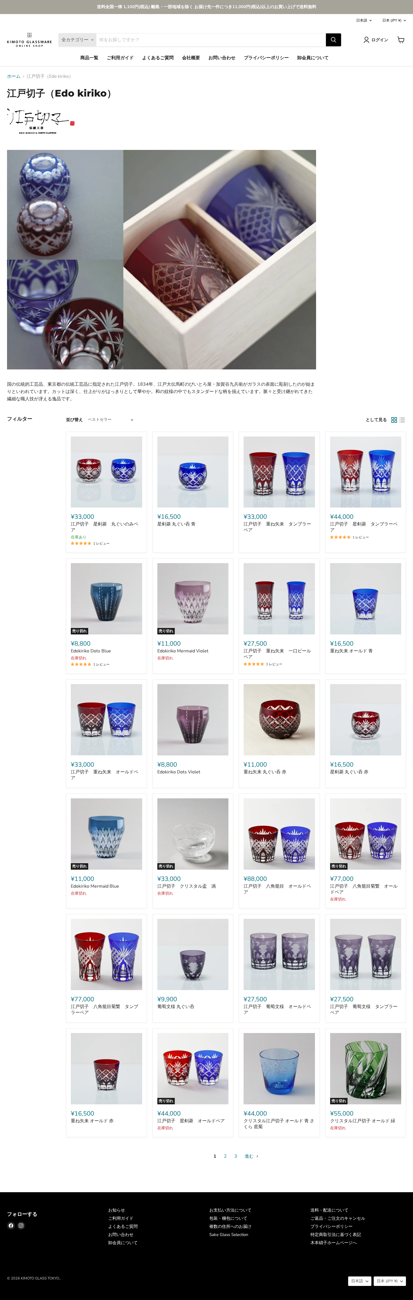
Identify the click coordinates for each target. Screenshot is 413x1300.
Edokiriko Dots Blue (91, 651)
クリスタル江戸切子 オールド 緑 (362, 1121)
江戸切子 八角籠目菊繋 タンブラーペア (104, 1010)
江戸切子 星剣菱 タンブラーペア (364, 527)
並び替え (74, 419)
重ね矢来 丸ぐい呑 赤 (265, 772)
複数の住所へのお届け (230, 1226)
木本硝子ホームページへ (333, 1243)
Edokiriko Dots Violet (178, 772)
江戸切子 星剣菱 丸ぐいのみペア (104, 527)
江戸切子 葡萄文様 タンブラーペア (364, 1010)
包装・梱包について (228, 1218)
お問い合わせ (221, 58)
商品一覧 (89, 58)
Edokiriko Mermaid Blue (95, 886)
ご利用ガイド (120, 58)
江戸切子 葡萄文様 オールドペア (277, 1010)
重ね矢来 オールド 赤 (92, 1121)
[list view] (402, 420)
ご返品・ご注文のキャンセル (337, 1218)
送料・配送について (329, 1210)
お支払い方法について (230, 1210)
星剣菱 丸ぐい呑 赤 (349, 772)
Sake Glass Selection (228, 1234)
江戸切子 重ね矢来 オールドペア (104, 775)
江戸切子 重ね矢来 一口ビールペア (277, 654)
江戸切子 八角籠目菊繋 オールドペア (364, 889)
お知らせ (116, 1210)
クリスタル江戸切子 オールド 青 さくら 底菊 (279, 1124)
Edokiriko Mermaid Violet (182, 651)
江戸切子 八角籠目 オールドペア (277, 889)
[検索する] (333, 39)
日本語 (361, 20)
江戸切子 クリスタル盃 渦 (186, 886)
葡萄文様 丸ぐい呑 (175, 1007)
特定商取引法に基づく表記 (335, 1234)
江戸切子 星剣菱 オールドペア (191, 1121)
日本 (391, 20)
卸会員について (313, 58)
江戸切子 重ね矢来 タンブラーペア (277, 527)
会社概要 (191, 58)
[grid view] (394, 420)
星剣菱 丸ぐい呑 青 (176, 524)
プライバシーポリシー (266, 58)
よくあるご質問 (158, 58)
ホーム (14, 76)
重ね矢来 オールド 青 (351, 651)
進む (250, 1156)
